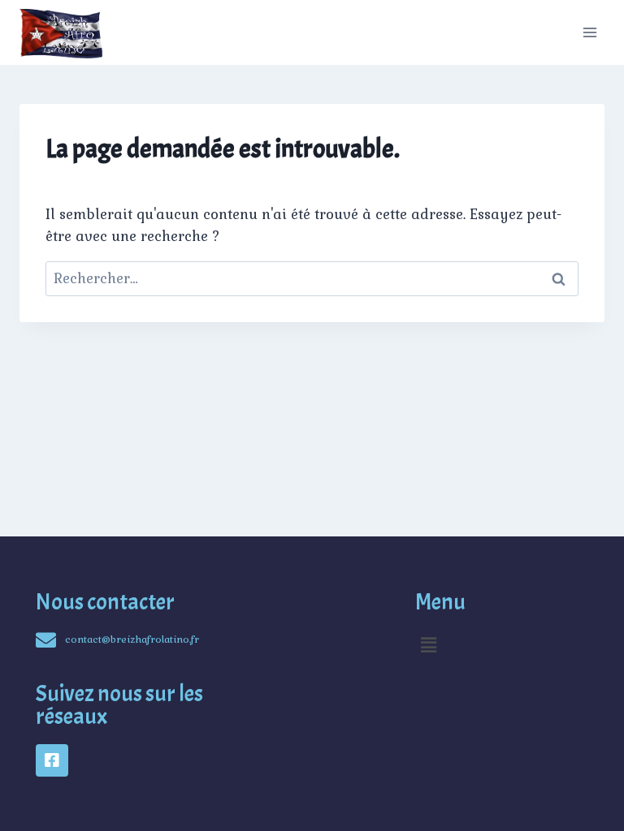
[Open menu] (589, 32)
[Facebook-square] (52, 760)
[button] (429, 645)
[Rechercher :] (312, 278)
